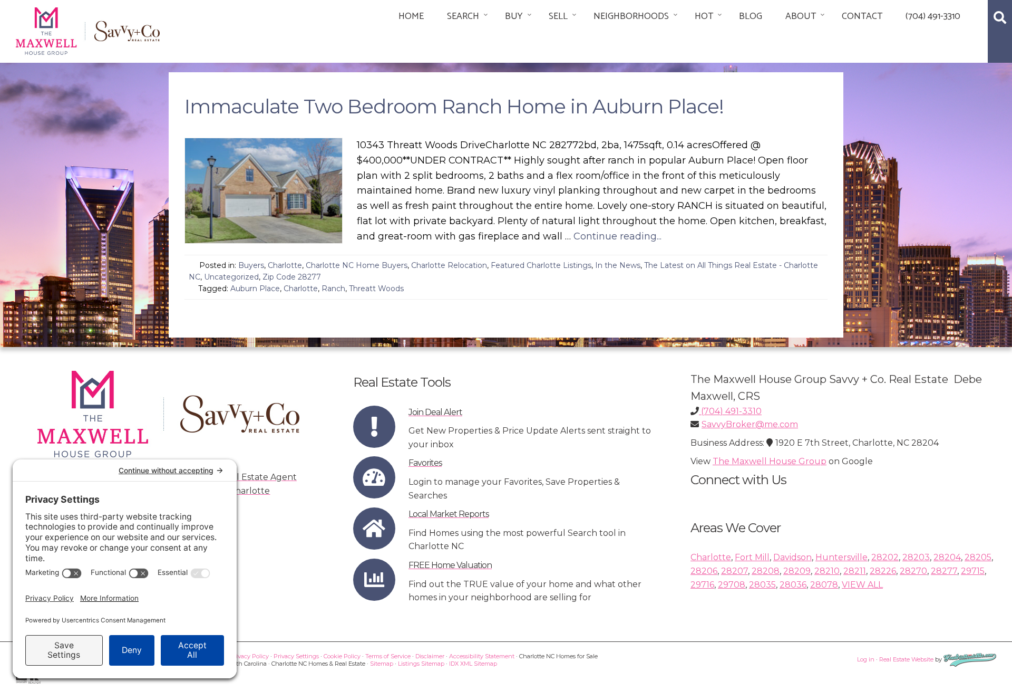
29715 (973, 571)
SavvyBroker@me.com (750, 424)
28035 (762, 585)
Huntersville (841, 557)
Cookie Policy (342, 656)
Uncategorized (231, 277)
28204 (947, 557)
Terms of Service (388, 656)
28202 (885, 557)
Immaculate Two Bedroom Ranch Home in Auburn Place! (454, 106)
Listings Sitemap (421, 663)
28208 (766, 571)
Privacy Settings (296, 656)
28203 (916, 557)
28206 (703, 571)
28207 (734, 571)
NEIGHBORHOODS (631, 16)
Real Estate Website (906, 659)
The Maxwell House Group (769, 461)
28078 (824, 585)
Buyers (251, 265)
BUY (514, 16)
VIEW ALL (862, 585)
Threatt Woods (376, 288)
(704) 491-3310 (933, 16)
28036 (793, 585)
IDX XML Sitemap (473, 663)
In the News (617, 265)
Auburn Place (255, 288)
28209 (797, 571)
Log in (865, 659)
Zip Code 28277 (291, 277)
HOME (411, 16)
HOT (704, 16)
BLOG (750, 16)
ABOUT (800, 16)
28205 (978, 557)
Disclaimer (429, 656)
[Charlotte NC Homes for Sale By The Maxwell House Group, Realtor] (88, 29)
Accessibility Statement (481, 656)
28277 (944, 571)
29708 (731, 585)
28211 (854, 571)
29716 (702, 585)
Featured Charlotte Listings (541, 265)
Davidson (792, 557)
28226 (883, 571)
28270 (913, 571)
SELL (558, 16)
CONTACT (862, 16)
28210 (827, 571)
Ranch (333, 288)
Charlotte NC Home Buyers (356, 265)
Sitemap (381, 663)
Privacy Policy (249, 656)
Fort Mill (752, 557)
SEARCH (463, 16)
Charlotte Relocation (449, 265)
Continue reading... (617, 236)
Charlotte (285, 265)
